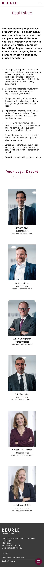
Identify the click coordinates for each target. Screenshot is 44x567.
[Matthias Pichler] (22, 262)
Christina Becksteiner (22, 450)
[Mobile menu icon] (40, 3)
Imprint (5, 554)
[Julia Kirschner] (22, 484)
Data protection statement (13, 557)
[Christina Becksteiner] (22, 429)
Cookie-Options (8, 561)
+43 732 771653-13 (22, 508)
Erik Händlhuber (22, 394)
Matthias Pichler (22, 283)
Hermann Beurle (22, 228)
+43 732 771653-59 (22, 453)
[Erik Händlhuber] (22, 373)
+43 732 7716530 (12, 545)
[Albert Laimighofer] (22, 318)
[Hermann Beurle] (22, 207)
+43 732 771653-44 (22, 231)
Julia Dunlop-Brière (22, 505)
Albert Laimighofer (22, 339)
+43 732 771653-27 (22, 342)
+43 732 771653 (22, 286)
